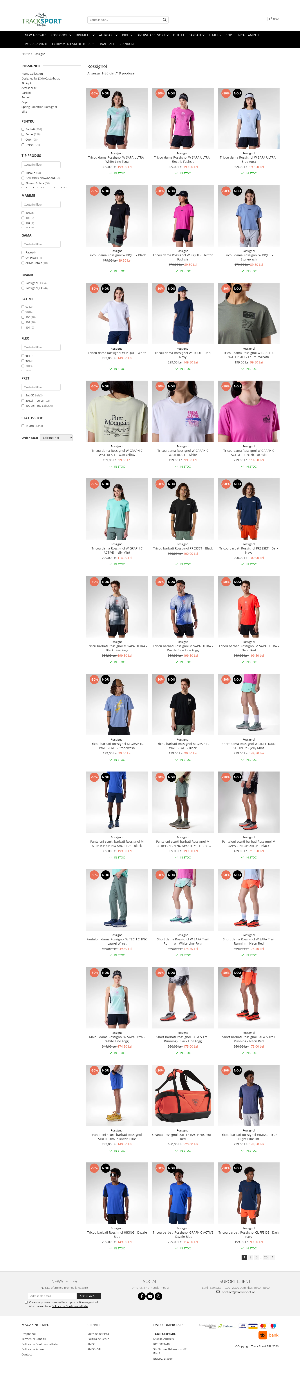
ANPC (91, 1344)
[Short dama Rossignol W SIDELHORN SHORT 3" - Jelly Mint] (249, 704)
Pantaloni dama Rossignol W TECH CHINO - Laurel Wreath (117, 941)
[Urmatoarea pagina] (272, 1257)
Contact (27, 1354)
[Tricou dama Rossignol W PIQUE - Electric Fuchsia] (183, 216)
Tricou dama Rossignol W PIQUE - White (117, 353)
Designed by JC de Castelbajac (41, 78)
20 (265, 1257)
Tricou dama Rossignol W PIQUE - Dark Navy (183, 355)
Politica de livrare (33, 1349)
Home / (27, 54)
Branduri (126, 44)
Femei (25, 97)
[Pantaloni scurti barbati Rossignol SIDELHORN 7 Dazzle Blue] (117, 1095)
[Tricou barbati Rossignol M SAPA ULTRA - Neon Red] (249, 607)
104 (27, 223)
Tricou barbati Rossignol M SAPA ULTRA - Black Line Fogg (117, 648)
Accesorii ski (29, 88)
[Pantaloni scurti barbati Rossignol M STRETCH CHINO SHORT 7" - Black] (117, 802)
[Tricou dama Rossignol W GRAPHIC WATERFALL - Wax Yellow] (117, 411)
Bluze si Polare (34, 183)
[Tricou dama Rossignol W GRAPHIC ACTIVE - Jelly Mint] (117, 509)
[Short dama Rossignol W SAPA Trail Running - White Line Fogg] (183, 900)
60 (27, 361)
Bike (24, 112)
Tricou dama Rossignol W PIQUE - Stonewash (248, 257)
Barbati (26, 93)
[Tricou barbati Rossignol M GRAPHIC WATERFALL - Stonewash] (117, 704)
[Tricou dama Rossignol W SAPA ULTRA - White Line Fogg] (117, 118)
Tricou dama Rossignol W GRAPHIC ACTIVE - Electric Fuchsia (248, 452)
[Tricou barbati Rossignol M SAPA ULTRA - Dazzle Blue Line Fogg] (183, 607)
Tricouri (30, 173)
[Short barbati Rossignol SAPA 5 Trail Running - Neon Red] (249, 997)
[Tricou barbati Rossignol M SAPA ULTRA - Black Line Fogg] (117, 607)
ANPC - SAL (94, 1349)
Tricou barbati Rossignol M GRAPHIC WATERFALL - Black (183, 746)
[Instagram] (158, 1296)
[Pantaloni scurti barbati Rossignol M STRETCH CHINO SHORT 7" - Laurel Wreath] (183, 802)
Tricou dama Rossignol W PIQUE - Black (117, 255)
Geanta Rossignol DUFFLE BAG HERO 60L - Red (182, 1137)
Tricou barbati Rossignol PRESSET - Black (183, 548)
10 (27, 213)
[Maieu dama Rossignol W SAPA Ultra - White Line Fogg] (117, 997)
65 (27, 356)
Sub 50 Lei (32, 395)
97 (27, 307)
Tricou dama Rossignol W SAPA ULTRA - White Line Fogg (117, 159)
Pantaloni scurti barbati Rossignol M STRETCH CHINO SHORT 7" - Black (117, 843)
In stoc (29, 426)
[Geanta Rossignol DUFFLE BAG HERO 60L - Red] (183, 1095)
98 (27, 312)
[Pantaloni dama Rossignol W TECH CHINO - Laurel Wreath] (117, 900)
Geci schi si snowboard (40, 178)
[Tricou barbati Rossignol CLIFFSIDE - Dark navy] (249, 1193)
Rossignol (31, 283)
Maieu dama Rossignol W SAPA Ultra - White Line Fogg (117, 1039)
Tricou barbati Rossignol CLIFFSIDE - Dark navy (249, 1234)
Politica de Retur (98, 1339)
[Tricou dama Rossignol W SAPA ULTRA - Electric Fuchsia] (183, 118)
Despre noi (29, 1334)
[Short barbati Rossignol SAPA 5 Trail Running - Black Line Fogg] (183, 997)
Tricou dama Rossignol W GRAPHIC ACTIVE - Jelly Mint (117, 550)
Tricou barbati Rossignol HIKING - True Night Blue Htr (248, 1137)
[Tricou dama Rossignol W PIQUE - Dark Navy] (183, 313)
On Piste (30, 258)
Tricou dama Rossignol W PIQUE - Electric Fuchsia (183, 257)
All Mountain (33, 263)
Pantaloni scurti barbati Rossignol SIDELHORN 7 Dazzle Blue (117, 1137)
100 (27, 218)
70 (27, 366)
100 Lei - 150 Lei (35, 406)
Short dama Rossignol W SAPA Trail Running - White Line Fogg (183, 941)
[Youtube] (150, 1296)
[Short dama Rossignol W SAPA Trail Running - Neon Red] (249, 900)
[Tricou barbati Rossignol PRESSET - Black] (183, 509)
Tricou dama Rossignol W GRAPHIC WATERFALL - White (182, 452)
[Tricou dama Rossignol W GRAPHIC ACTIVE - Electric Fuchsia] (249, 411)
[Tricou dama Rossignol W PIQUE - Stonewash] (249, 216)
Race (28, 252)
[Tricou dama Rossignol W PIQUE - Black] (117, 216)
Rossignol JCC (34, 288)
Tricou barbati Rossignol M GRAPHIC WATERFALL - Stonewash (117, 746)
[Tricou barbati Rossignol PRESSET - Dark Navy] (249, 509)
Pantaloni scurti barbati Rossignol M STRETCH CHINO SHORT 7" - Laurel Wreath (183, 843)
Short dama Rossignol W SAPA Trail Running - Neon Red (249, 941)
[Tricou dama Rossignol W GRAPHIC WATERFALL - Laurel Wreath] (249, 313)
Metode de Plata (98, 1334)
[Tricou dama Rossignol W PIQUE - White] (117, 313)
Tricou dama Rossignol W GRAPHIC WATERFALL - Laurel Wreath (248, 355)
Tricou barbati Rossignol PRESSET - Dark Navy (248, 550)
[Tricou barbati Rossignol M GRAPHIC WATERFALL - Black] (183, 704)
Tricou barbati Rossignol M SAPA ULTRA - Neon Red (249, 648)
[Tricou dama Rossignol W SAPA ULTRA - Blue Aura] (249, 118)
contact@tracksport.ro (238, 1292)
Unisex (29, 145)
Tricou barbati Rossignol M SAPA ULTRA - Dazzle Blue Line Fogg (183, 648)
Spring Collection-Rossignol (39, 107)
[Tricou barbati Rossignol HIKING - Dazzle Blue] (117, 1193)
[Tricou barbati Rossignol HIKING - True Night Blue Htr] (249, 1095)
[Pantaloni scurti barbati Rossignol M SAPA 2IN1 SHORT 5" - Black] (249, 802)
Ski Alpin (27, 83)
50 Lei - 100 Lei (34, 401)
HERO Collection (32, 74)
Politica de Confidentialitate (70, 1306)
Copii (25, 102)
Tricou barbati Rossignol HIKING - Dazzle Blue (117, 1234)
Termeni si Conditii (34, 1339)
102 (27, 322)
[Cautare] (165, 19)
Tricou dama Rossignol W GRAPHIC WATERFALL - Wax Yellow (117, 452)
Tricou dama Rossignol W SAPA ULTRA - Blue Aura (249, 159)
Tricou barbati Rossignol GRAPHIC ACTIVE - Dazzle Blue (183, 1234)
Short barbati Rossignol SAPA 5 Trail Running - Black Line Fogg (182, 1039)
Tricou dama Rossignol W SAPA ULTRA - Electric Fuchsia (183, 159)
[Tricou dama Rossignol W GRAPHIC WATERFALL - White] (183, 411)
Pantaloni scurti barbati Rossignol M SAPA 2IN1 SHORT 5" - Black (248, 843)
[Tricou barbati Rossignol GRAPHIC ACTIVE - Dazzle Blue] (183, 1193)
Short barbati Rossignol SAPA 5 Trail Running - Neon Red (248, 1039)
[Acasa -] (43, 19)
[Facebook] (142, 1296)
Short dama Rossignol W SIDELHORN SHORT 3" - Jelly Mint (249, 746)
